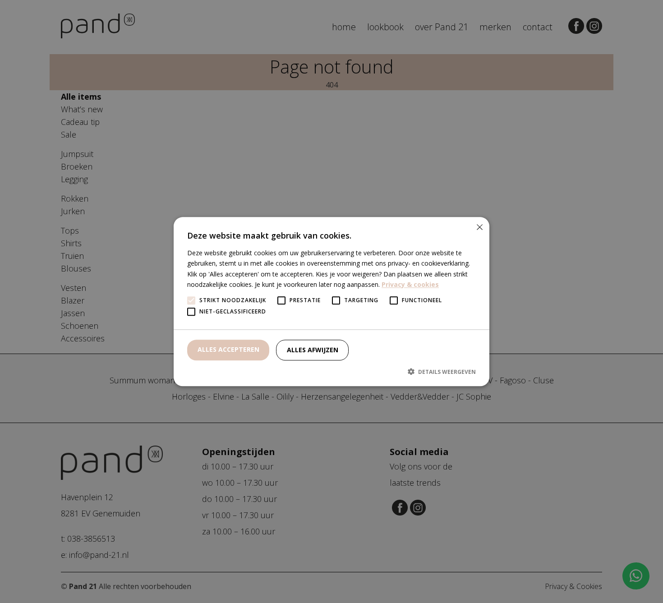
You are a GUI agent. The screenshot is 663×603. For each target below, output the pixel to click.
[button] (331, 371)
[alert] (331, 301)
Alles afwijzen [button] (312, 349)
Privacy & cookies (410, 284)
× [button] (479, 227)
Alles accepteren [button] (228, 349)
